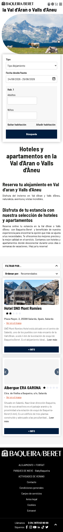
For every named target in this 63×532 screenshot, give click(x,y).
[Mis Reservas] (48, 4)
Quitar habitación (17, 124)
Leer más (52, 339)
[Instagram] (30, 527)
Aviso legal (31, 499)
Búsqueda (31, 134)
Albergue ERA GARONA (22, 387)
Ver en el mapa (13, 322)
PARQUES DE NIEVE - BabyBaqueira (31, 470)
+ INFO (31, 349)
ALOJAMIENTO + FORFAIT (32, 464)
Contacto (31, 482)
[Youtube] (34, 527)
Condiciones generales (31, 487)
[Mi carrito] (56, 4)
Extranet (31, 510)
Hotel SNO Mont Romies (23, 308)
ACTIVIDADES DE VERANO (31, 476)
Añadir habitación (45, 124)
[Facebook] (26, 527)
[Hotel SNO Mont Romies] (31, 292)
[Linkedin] (38, 527)
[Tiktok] (43, 527)
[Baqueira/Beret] (17, 4)
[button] (6, 292)
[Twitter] (47, 527)
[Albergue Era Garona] (31, 371)
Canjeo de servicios (31, 493)
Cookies (31, 504)
